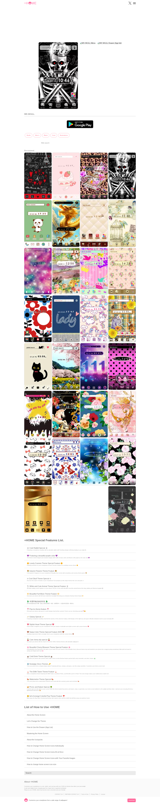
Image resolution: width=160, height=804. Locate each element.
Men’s (37, 135)
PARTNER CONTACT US (72, 794)
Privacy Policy (95, 794)
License (103, 794)
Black (46, 135)
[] (133, 773)
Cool (53, 135)
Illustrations (64, 135)
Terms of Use (84, 794)
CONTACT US (59, 794)
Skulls (29, 135)
